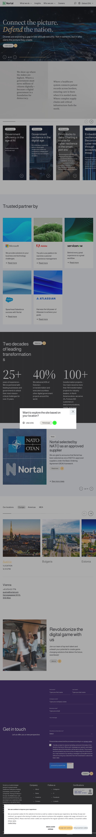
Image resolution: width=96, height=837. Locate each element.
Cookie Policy (12, 823)
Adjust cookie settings (50, 828)
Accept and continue (65, 828)
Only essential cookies (81, 828)
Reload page (46, 423)
